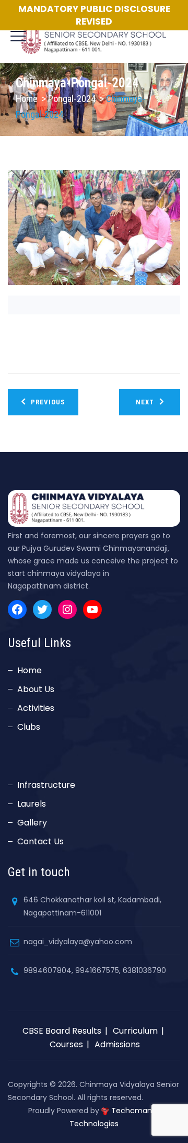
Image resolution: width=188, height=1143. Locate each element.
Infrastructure (46, 785)
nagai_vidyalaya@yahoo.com (78, 941)
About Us (35, 689)
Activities (35, 708)
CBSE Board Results (61, 1031)
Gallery (32, 823)
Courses (66, 1044)
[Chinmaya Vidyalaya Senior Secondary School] (94, 36)
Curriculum (135, 1031)
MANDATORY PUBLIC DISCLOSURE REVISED (94, 15)
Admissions (117, 1044)
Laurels (31, 804)
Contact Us (40, 841)
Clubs (28, 727)
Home (27, 98)
